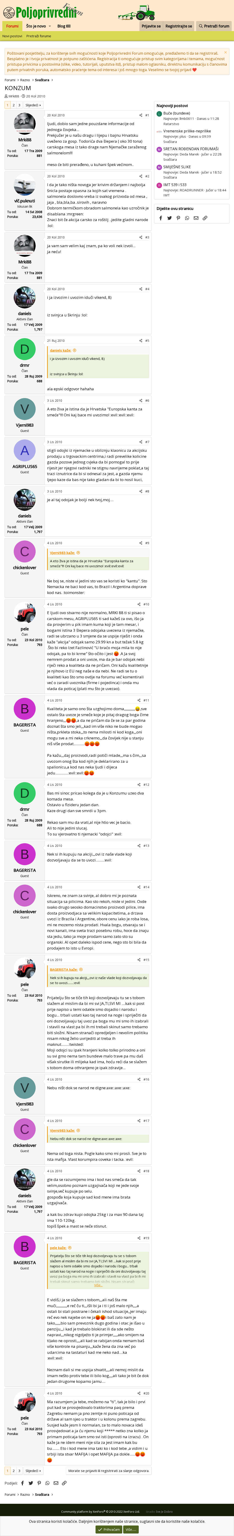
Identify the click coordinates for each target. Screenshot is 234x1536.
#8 (147, 491)
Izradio (159, 1512)
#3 (147, 237)
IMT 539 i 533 (174, 184)
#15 (146, 960)
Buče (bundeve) (176, 113)
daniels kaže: (60, 350)
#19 (146, 1238)
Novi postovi (12, 36)
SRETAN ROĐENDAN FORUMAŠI (191, 148)
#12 (146, 784)
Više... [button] (98, 1285)
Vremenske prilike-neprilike (187, 131)
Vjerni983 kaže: (62, 552)
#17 (146, 1121)
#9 (147, 543)
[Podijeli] (141, 115)
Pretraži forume (38, 36)
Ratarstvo (171, 123)
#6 (147, 400)
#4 (147, 289)
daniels (24, 313)
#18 (146, 1171)
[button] (49, 26)
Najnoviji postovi (172, 105)
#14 (146, 887)
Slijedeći (32, 105)
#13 (146, 845)
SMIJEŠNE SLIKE (177, 166)
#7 (147, 442)
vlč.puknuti (24, 200)
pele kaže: (58, 1247)
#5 (147, 340)
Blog (61, 26)
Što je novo (36, 26)
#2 (147, 176)
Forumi (12, 26)
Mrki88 (13, 96)
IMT (166, 195)
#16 (146, 1079)
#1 (147, 115)
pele (25, 629)
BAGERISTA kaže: (64, 969)
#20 (146, 1393)
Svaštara (170, 141)
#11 (146, 700)
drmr (24, 365)
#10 (146, 604)
